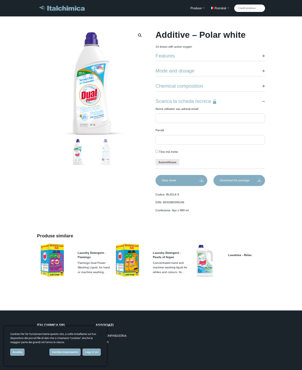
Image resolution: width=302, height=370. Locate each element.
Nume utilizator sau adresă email (177, 108)
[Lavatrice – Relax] (205, 261)
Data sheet (169, 180)
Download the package (235, 180)
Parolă (160, 130)
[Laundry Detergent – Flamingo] (54, 261)
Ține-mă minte (168, 151)
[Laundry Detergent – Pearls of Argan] (129, 261)
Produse (196, 8)
